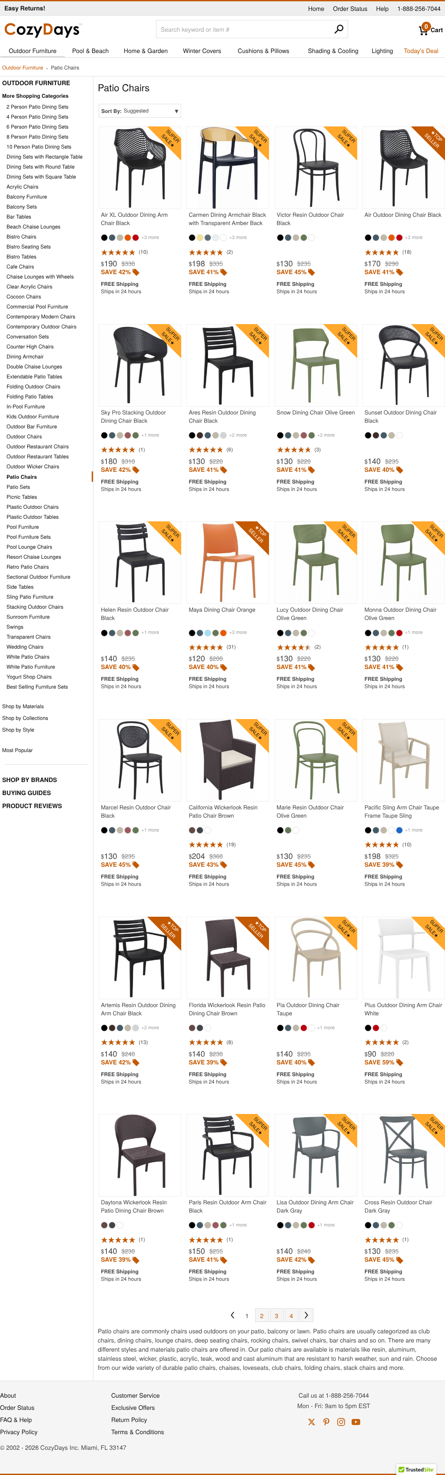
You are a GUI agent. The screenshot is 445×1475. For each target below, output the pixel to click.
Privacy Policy (19, 1431)
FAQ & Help (16, 1419)
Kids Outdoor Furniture (33, 416)
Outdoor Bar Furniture (32, 426)
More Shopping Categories (35, 95)
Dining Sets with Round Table (41, 166)
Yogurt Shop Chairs (29, 676)
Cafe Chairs (20, 266)
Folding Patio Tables (30, 396)
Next (306, 1315)
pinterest (326, 1422)
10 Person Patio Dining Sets (39, 146)
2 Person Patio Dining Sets (38, 106)
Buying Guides (26, 793)
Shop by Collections (25, 718)
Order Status (350, 8)
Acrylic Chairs (23, 186)
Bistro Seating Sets (29, 246)
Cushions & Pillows (263, 50)
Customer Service (135, 1395)
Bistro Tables (22, 256)
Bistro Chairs (22, 236)
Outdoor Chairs (24, 436)
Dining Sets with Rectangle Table (45, 156)
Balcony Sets (22, 206)
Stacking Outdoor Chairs (35, 606)
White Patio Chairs (28, 656)
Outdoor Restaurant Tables (38, 456)
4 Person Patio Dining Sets (38, 116)
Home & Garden (146, 50)
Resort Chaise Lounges (34, 556)
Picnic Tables (22, 497)
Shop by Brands (29, 780)
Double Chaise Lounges (34, 366)
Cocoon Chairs (24, 296)
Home (316, 8)
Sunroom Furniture (28, 616)
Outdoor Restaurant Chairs (38, 446)
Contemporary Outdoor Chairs (41, 326)
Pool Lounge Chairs (29, 546)
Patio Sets (18, 487)
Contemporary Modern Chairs (41, 316)
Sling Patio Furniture (30, 596)
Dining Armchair (25, 356)
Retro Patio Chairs (28, 566)
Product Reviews (32, 806)
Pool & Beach (90, 50)
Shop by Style (18, 729)
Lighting (382, 50)
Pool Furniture (23, 526)
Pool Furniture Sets (29, 536)
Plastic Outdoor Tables (33, 516)
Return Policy (129, 1419)
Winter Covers (202, 50)
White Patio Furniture (31, 666)
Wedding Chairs (25, 646)
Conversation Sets (28, 336)
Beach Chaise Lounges (33, 226)
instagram (341, 1422)
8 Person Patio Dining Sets (38, 136)
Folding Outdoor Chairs (33, 386)
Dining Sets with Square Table (41, 176)
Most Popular (17, 750)
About (8, 1395)
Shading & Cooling (333, 50)
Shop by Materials (23, 706)
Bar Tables (19, 216)
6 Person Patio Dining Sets (38, 126)
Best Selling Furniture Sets (37, 686)
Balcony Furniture (27, 196)
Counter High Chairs (30, 346)
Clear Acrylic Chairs (30, 286)
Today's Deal (421, 50)
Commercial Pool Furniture (37, 306)
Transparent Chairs (29, 636)
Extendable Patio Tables (34, 376)
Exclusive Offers (133, 1407)
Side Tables (20, 586)
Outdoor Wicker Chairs (33, 466)
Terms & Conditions (137, 1431)
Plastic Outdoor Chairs (33, 506)
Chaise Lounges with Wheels (40, 276)
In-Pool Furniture (26, 406)
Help (382, 8)
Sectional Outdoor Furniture (38, 576)
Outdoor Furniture (32, 50)
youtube (356, 1422)
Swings (15, 626)
